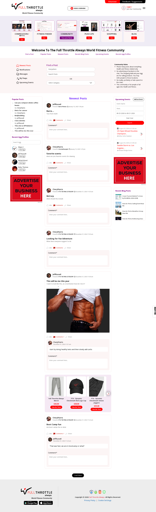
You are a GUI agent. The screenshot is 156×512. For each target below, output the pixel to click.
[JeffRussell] (48, 105)
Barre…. (50, 111)
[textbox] (71, 74)
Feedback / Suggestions (132, 1)
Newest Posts (63, 54)
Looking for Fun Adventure (59, 238)
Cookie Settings (104, 500)
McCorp (50, 196)
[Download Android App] (30, 503)
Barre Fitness (62, 106)
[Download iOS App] (46, 503)
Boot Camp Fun (53, 424)
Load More (78, 475)
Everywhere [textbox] (52, 69)
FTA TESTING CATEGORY (66, 192)
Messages (23, 74)
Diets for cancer (21, 110)
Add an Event (138, 99)
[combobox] (70, 69)
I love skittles (20, 121)
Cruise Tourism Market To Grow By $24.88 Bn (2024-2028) (132, 197)
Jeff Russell (22, 154)
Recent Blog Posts (82, 54)
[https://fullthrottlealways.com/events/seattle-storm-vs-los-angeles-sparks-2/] (141, 148)
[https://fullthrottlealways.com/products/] (108, 393)
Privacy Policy (89, 500)
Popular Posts (46, 54)
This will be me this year (24, 131)
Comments (59, 120)
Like (50, 120)
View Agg (22, 150)
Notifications (24, 70)
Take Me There (56, 407)
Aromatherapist (63, 149)
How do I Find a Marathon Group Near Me (132, 212)
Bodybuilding (20, 116)
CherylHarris (21, 108)
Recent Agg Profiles (123, 54)
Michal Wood (22, 160)
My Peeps (23, 78)
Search (129, 123)
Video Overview (78, 8)
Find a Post (29, 54)
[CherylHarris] (48, 148)
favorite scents (53, 153)
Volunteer (112, 1)
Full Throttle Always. (97, 497)
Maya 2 (20, 147)
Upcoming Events (102, 54)
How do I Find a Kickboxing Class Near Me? (132, 220)
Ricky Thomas (23, 167)
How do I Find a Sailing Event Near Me (133, 205)
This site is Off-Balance (23, 126)
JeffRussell (20, 118)
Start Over (129, 118)
